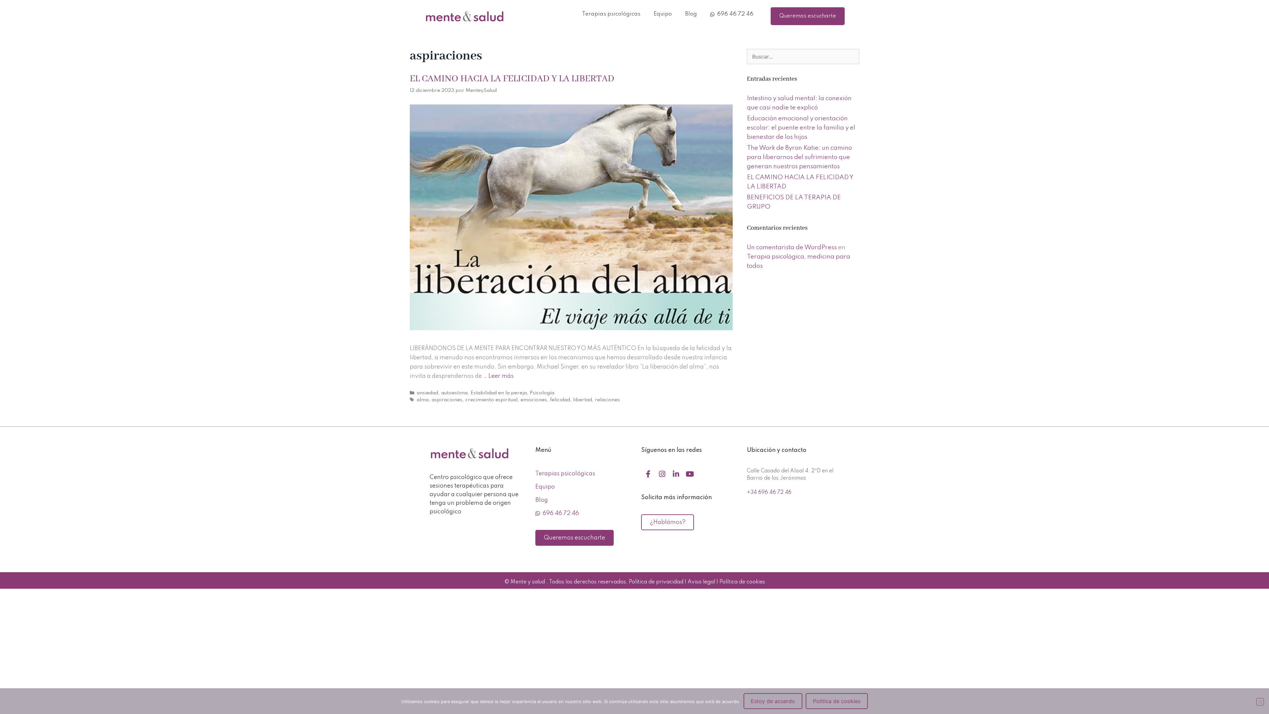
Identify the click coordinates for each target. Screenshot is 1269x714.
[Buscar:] (803, 57)
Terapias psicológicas (611, 14)
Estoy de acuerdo (773, 701)
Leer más (501, 376)
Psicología (542, 393)
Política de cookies (837, 701)
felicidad (560, 400)
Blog (691, 14)
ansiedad (427, 393)
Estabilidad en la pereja (499, 393)
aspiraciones (447, 400)
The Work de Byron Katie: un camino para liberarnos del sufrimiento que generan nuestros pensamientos (799, 157)
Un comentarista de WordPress (792, 247)
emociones (533, 400)
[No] (1260, 702)
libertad (582, 400)
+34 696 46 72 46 (769, 492)
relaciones (607, 400)
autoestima (454, 393)
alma (423, 400)
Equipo (663, 14)
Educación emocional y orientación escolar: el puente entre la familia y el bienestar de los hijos (801, 127)
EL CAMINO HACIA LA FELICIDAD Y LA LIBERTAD (512, 79)
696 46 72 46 (733, 14)
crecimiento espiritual (491, 400)
